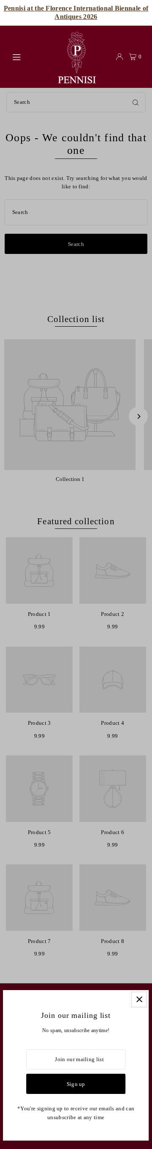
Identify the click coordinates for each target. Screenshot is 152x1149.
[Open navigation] (29, 56)
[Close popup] (139, 999)
